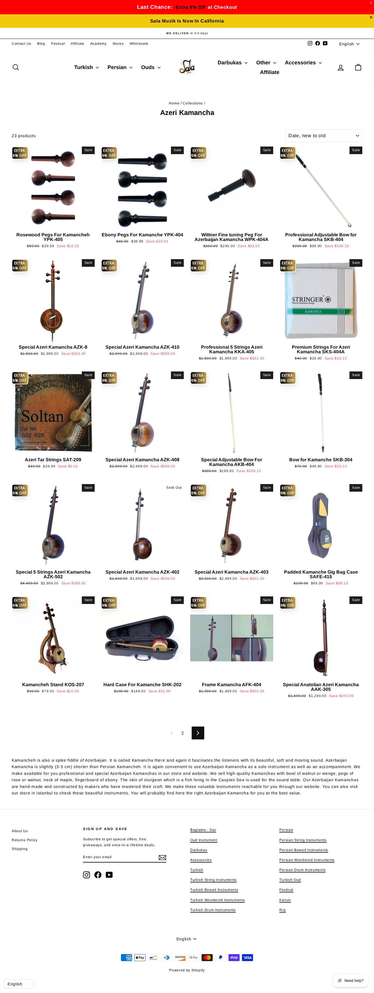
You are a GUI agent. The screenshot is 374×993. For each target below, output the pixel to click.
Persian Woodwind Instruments (307, 860)
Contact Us (21, 44)
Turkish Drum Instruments (213, 910)
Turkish (84, 67)
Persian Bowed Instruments (303, 850)
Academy (98, 44)
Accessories (301, 63)
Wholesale (139, 44)
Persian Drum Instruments (302, 870)
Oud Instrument (203, 840)
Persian (118, 67)
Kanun (285, 900)
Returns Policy (25, 840)
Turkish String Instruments (213, 880)
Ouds (148, 67)
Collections (193, 103)
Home (174, 103)
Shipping (20, 849)
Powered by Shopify (187, 970)
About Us (20, 831)
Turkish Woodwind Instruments (217, 900)
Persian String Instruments (302, 840)
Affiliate (77, 44)
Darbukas (230, 63)
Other (264, 63)
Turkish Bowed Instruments (214, 890)
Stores (118, 44)
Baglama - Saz (203, 830)
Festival (58, 44)
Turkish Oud (290, 880)
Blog (41, 44)
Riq (282, 910)
